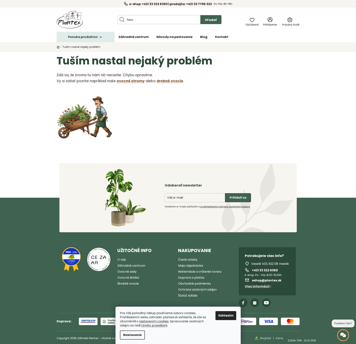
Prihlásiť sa (238, 197)
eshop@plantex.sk (266, 280)
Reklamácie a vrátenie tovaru (199, 271)
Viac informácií (257, 286)
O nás (121, 259)
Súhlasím (225, 315)
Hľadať (211, 20)
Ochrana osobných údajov (197, 289)
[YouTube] (266, 302)
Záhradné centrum (131, 265)
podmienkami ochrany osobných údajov (225, 206)
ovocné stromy (131, 81)
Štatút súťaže (187, 295)
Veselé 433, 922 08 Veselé (270, 264)
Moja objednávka (190, 265)
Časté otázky (188, 259)
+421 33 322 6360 (265, 270)
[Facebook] (243, 302)
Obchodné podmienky (194, 283)
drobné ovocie (170, 81)
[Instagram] (254, 302)
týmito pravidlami (154, 325)
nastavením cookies (154, 321)
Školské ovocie (128, 283)
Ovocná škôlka (128, 277)
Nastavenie (132, 335)
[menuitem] (133, 37)
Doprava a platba (191, 277)
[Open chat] (343, 335)
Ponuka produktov (83, 37)
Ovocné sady (127, 271)
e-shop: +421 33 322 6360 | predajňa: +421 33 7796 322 (170, 4)
